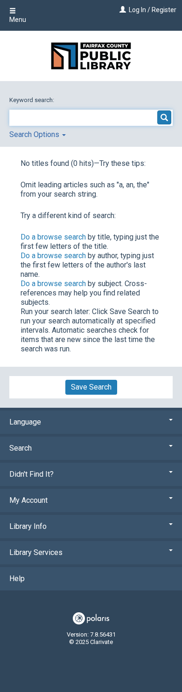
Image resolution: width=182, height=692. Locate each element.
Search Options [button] (35, 134)
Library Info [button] (28, 526)
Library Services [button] (36, 552)
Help (17, 578)
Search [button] (20, 448)
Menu (17, 19)
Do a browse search (53, 237)
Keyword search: (32, 99)
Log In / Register (152, 10)
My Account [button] (28, 500)
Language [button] (25, 422)
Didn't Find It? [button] (31, 474)
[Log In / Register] (121, 10)
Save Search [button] (91, 387)
